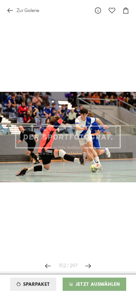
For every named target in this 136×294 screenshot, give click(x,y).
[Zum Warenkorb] (126, 10)
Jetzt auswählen (97, 284)
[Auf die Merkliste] (112, 10)
